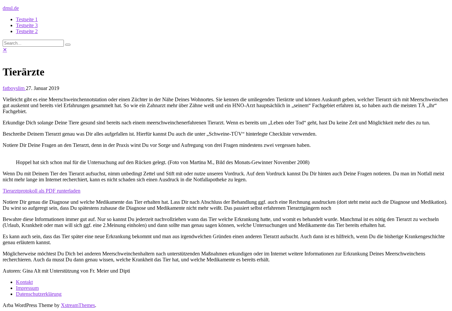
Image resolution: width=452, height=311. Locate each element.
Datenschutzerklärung (39, 294)
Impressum (27, 288)
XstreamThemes (78, 305)
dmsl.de (11, 8)
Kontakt (24, 282)
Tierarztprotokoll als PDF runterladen (41, 191)
